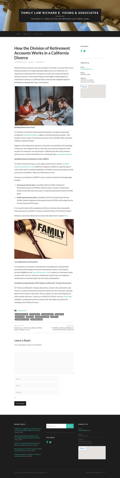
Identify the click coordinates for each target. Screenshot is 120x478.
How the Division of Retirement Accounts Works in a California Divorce (42, 53)
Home (18, 34)
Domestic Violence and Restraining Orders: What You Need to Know (27, 444)
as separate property (64, 154)
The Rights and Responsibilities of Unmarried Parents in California (62, 328)
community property (30, 135)
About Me (26, 34)
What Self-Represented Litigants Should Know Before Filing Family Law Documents (27, 437)
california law (35, 314)
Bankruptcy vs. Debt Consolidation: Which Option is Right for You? (28, 328)
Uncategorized (21, 310)
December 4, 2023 (20, 62)
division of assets (47, 314)
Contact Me (38, 34)
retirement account (22, 319)
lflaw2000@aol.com (87, 69)
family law (30, 316)
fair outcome (20, 316)
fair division (59, 314)
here (66, 216)
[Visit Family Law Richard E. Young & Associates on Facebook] (81, 51)
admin (31, 62)
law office (54, 316)
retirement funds (36, 319)
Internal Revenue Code (41, 272)
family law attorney (42, 316)
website (66, 296)
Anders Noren (97, 472)
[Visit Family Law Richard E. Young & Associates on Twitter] (84, 51)
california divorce (22, 314)
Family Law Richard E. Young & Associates (60, 12)
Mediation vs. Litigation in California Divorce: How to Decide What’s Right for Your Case (28, 429)
